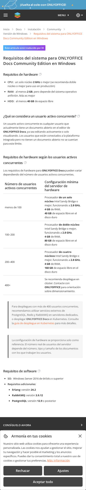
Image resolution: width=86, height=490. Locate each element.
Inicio (6, 29)
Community (54, 29)
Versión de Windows (15, 33)
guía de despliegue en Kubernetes (34, 323)
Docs (19, 29)
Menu (62, 15)
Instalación (34, 29)
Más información (58, 460)
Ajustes (63, 470)
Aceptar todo (43, 482)
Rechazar (23, 470)
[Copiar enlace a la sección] (40, 74)
